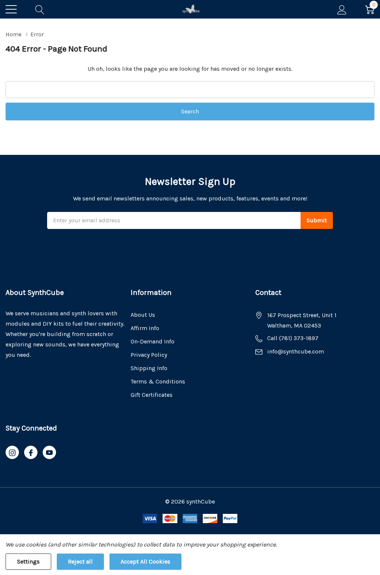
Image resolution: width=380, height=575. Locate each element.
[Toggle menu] (11, 9)
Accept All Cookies (145, 561)
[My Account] (342, 9)
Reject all (80, 561)
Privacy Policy (149, 354)
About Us (143, 314)
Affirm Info (145, 328)
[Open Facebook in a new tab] (30, 452)
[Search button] (40, 9)
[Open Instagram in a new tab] (12, 452)
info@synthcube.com (295, 351)
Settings (28, 561)
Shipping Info (149, 368)
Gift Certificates (152, 394)
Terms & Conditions (158, 381)
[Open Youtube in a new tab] (49, 452)
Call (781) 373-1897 (292, 338)
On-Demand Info (152, 341)
